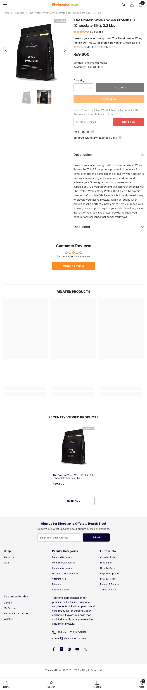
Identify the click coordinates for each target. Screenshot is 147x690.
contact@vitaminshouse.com (69, 638)
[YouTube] (77, 649)
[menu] (5, 4)
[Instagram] (61, 649)
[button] (6, 50)
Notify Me (128, 122)
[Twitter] (85, 649)
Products (19, 12)
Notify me (73, 500)
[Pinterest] (69, 649)
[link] (25, 388)
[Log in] (132, 4)
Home (6, 12)
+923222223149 (76, 632)
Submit (96, 537)
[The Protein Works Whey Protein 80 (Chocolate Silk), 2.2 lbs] (73, 445)
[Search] (124, 5)
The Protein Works (96, 62)
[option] (35, 50)
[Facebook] (53, 649)
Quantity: (79, 80)
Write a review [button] (73, 266)
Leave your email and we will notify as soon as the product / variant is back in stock (106, 112)
